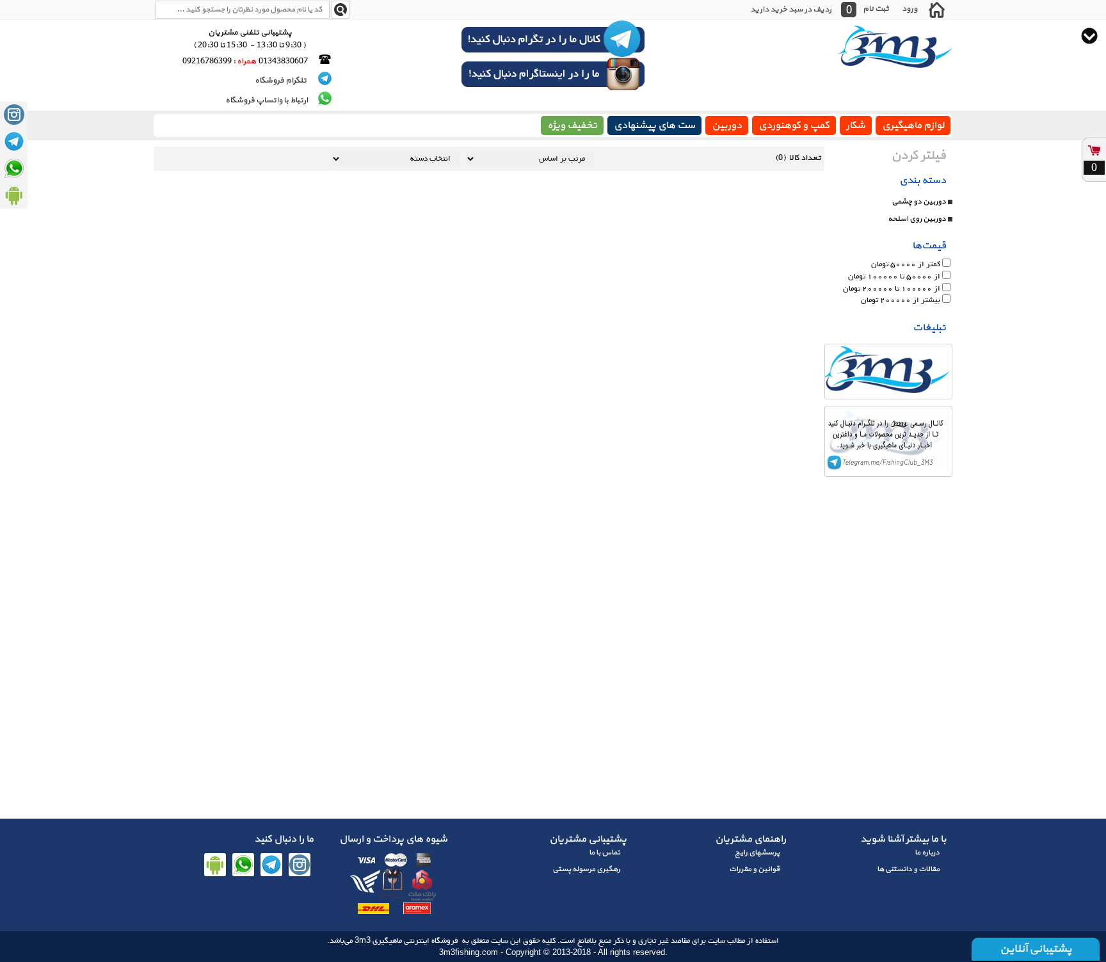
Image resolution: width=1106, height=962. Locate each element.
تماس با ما (604, 852)
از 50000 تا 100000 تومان (894, 277)
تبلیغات (929, 327)
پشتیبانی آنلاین (1035, 949)
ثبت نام (876, 9)
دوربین (727, 125)
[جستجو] (340, 10)
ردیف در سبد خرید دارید (790, 9)
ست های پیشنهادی (654, 125)
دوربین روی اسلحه (917, 219)
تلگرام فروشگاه (281, 80)
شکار (855, 125)
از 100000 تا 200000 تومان (891, 288)
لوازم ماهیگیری (913, 125)
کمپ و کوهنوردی (794, 125)
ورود (909, 9)
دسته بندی (922, 180)
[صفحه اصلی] (936, 9)
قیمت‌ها (929, 245)
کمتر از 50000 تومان (905, 265)
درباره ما (927, 852)
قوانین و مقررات (754, 869)
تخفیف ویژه (572, 125)
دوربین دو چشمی (919, 201)
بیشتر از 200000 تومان (900, 300)
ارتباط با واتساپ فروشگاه (266, 100)
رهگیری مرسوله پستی (586, 869)
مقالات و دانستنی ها (908, 869)
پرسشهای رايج (757, 852)
